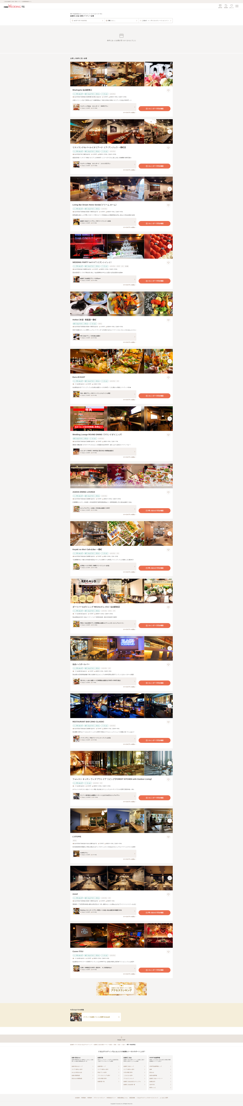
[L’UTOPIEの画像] (121, 820)
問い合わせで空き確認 (155, 510)
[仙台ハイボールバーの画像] (121, 648)
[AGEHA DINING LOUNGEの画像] (121, 476)
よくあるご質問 (164, 1097)
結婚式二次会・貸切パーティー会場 (103, 1044)
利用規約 (83, 1097)
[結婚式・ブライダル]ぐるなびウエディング (81, 1044)
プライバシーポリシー (99, 1097)
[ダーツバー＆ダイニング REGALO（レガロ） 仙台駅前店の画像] (121, 591)
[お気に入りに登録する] (168, 90)
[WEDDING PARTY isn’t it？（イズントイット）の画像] (121, 246)
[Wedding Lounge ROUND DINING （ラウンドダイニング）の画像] (121, 418)
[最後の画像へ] (169, 74)
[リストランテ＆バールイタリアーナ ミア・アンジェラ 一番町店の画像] (121, 131)
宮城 (115, 1044)
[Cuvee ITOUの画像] (121, 935)
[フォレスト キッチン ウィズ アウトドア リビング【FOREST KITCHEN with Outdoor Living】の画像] (121, 763)
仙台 (119, 1044)
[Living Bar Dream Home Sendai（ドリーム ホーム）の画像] (121, 189)
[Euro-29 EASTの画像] (121, 361)
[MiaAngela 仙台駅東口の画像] (121, 74)
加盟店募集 (132, 1097)
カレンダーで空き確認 (155, 108)
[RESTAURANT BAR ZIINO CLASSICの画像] (121, 705)
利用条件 (90, 1097)
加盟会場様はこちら (122, 1097)
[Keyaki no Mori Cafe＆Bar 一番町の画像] (121, 533)
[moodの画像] (121, 878)
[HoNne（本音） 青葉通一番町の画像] (121, 304)
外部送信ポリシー (111, 1097)
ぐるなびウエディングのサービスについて (147, 1097)
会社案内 (77, 1097)
